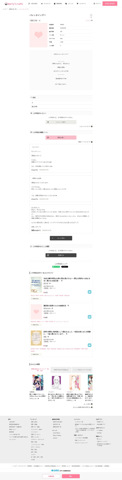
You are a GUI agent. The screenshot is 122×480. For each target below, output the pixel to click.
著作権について (66, 466)
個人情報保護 (98, 466)
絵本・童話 (34, 452)
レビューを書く (61, 122)
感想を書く (61, 137)
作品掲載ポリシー (38, 466)
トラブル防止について (88, 466)
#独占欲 (33, 295)
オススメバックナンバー (81, 442)
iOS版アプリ (100, 422)
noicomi (55, 438)
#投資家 (33, 348)
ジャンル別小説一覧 (14, 434)
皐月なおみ (47, 308)
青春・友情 (34, 442)
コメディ (33, 454)
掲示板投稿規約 (76, 466)
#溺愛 (56, 295)
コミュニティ (12, 439)
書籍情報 (59, 3)
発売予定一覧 (56, 424)
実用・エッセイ (35, 437)
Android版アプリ (101, 424)
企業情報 (106, 466)
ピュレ (88, 20)
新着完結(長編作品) (14, 424)
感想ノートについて (84, 142)
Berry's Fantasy (57, 435)
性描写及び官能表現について (52, 466)
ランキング (47, 3)
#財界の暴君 (84, 348)
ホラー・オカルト (35, 447)
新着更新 (11, 432)
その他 (33, 459)
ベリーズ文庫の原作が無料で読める (18, 437)
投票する (61, 255)
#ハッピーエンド (58, 321)
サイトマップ (21, 466)
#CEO (37, 348)
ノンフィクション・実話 (37, 444)
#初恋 (48, 348)
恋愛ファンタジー (35, 434)
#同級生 (33, 351)
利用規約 (29, 466)
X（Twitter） (100, 430)
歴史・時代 (34, 449)
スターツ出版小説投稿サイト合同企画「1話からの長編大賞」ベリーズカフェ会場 (85, 430)
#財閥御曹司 (77, 348)
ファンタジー (34, 432)
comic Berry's (56, 433)
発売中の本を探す (57, 422)
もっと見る (61, 238)
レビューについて (85, 126)
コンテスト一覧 (79, 422)
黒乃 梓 (46, 283)
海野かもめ (34, 230)
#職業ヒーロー (40, 321)
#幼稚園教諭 (43, 348)
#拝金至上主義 (69, 348)
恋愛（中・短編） (35, 427)
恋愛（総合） (34, 422)
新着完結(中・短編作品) (15, 427)
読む (70, 476)
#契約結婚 (66, 295)
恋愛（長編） (34, 424)
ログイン (98, 3)
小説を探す (34, 3)
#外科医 (41, 295)
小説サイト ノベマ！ (102, 441)
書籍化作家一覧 (57, 427)
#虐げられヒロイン (49, 295)
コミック (70, 3)
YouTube (99, 433)
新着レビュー (12, 429)
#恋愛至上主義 (61, 348)
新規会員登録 (110, 3)
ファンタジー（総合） (37, 429)
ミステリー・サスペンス (37, 439)
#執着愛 (61, 295)
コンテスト (82, 3)
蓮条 (45, 336)
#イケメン (66, 321)
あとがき (34, 106)
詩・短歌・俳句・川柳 (37, 457)
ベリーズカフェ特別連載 (81, 437)
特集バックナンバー (80, 440)
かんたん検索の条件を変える (81, 407)
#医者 (37, 295)
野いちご (99, 439)
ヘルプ (15, 466)
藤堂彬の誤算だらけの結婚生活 (55, 306)
